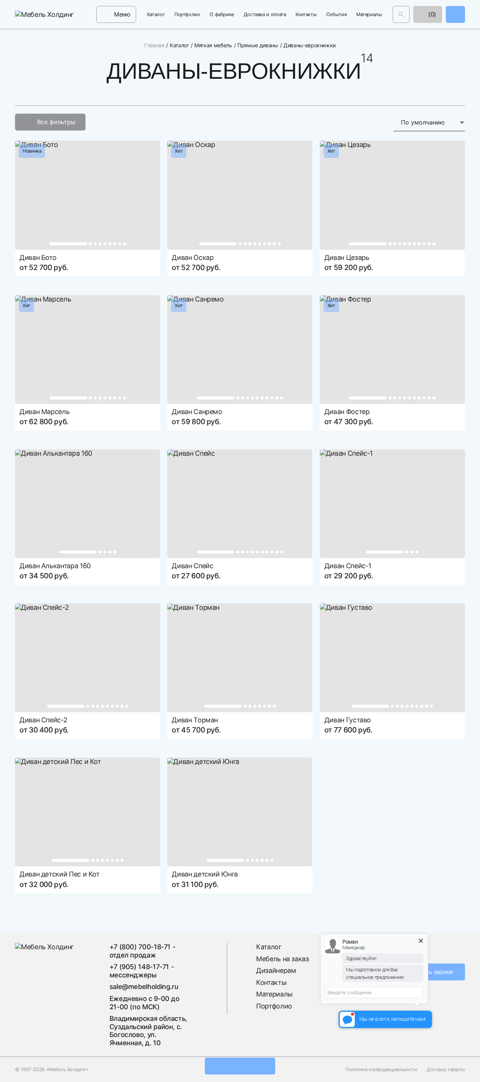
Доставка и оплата (265, 14)
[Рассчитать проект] (240, 1066)
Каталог (156, 14)
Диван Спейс (192, 566)
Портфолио (187, 14)
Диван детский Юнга (205, 874)
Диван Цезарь (346, 257)
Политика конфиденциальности (381, 1069)
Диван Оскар (192, 257)
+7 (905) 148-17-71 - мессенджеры (142, 971)
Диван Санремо (197, 412)
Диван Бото (38, 257)
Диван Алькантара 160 (55, 566)
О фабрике (222, 14)
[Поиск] (401, 14)
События (336, 14)
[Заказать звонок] (455, 14)
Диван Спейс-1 (347, 566)
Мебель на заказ (282, 959)
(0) (431, 14)
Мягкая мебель (213, 45)
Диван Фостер (347, 412)
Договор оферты (446, 1069)
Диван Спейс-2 (43, 720)
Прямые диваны (257, 45)
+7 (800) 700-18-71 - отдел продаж (143, 951)
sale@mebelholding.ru (144, 986)
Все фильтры (56, 122)
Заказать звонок (429, 971)
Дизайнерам (276, 970)
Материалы (369, 14)
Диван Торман (195, 720)
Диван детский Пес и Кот (60, 874)
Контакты (306, 14)
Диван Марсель (44, 412)
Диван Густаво (347, 720)
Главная (154, 45)
